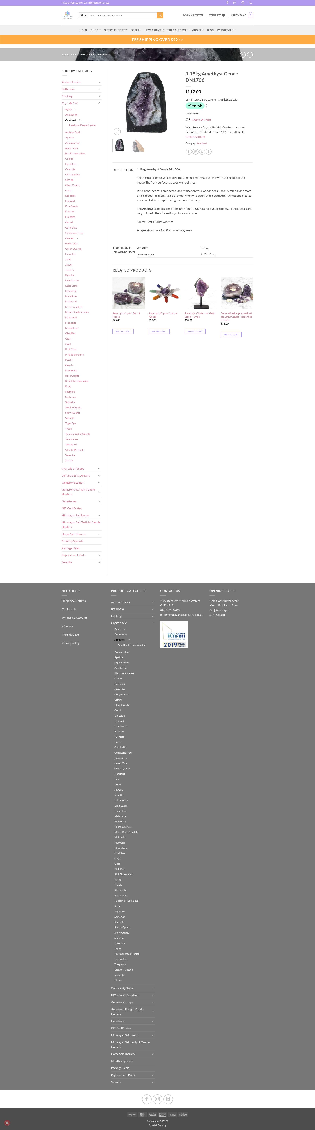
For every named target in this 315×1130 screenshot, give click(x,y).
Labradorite (72, 280)
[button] (242, 15)
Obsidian (70, 333)
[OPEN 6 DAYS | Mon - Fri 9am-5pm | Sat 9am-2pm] (243, 2)
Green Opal (71, 243)
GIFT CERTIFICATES (116, 30)
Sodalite (69, 417)
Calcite (69, 158)
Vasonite (70, 455)
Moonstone (71, 327)
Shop (94, 30)
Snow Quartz (72, 412)
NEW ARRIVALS (154, 30)
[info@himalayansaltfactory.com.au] (235, 2)
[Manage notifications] (7, 1123)
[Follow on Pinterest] (168, 1099)
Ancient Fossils (71, 82)
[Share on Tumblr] (209, 152)
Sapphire (70, 391)
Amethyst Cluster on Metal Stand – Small (200, 315)
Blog (210, 30)
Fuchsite (70, 216)
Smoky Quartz (73, 407)
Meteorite (71, 301)
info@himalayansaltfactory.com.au (181, 614)
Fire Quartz (71, 206)
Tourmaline (71, 439)
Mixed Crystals (73, 306)
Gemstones (69, 501)
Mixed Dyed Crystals (77, 312)
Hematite (70, 253)
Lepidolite (71, 290)
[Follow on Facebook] (147, 1099)
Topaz (68, 428)
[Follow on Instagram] (157, 1099)
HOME (83, 30)
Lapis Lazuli (71, 285)
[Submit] (160, 15)
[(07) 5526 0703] (251, 2)
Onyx (68, 338)
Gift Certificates (72, 508)
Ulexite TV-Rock (74, 449)
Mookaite (70, 322)
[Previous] (118, 102)
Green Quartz (73, 248)
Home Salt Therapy (74, 534)
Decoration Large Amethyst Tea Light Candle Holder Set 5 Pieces (236, 316)
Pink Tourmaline (74, 354)
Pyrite (68, 359)
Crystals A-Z (87, 54)
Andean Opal (72, 132)
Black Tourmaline (75, 153)
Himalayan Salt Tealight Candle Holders (81, 524)
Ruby (68, 386)
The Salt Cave (70, 634)
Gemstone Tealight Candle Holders (78, 492)
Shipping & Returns (74, 600)
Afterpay (67, 626)
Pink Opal (70, 349)
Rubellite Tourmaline (77, 380)
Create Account (195, 136)
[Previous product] (250, 55)
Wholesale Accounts (75, 617)
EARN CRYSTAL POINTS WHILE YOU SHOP (83, 2)
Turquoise (71, 444)
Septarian (70, 396)
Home (65, 54)
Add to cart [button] (123, 331)
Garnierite (71, 227)
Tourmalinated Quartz (77, 433)
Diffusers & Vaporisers (76, 475)
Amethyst (102, 54)
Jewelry (69, 269)
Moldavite (71, 317)
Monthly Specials (72, 541)
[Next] (174, 102)
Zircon (69, 460)
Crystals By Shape (73, 468)
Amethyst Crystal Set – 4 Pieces (126, 315)
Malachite (71, 296)
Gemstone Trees (74, 232)
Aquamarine (72, 142)
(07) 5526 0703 (170, 610)
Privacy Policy (70, 643)
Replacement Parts (73, 555)
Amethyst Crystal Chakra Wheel (163, 315)
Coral (68, 190)
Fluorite (69, 211)
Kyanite (69, 275)
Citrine (69, 179)
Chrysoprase (72, 174)
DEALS (135, 30)
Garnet (69, 222)
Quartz (69, 365)
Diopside (70, 195)
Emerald (70, 200)
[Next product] (243, 55)
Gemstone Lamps (73, 482)
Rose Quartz (72, 375)
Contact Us (69, 609)
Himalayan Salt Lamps (75, 515)
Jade (67, 259)
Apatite (69, 137)
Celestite (70, 169)
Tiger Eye (70, 423)
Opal (68, 344)
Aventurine (71, 148)
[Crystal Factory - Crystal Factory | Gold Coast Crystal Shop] (67, 15)
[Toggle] (99, 82)
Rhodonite (71, 370)
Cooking (67, 96)
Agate (68, 109)
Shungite (70, 402)
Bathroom (68, 89)
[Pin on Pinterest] (202, 152)
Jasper (69, 264)
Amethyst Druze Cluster (82, 125)
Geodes (69, 238)
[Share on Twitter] (195, 152)
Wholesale (225, 30)
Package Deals (71, 548)
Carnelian (70, 163)
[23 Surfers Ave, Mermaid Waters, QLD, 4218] (228, 2)
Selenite (67, 562)
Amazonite (71, 114)
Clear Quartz (72, 185)
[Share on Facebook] (189, 152)
